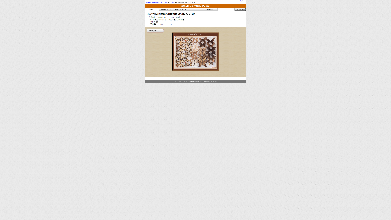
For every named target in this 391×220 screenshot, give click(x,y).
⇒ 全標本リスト (155, 31)
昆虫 (166, 2)
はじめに (172, 2)
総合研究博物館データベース (154, 2)
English (242, 1)
